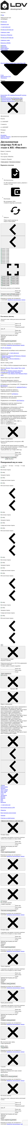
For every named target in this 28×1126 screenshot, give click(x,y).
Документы (18, 372)
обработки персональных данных (16, 299)
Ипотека (20, 370)
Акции (12, 372)
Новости (13, 373)
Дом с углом (21, 368)
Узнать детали (4, 162)
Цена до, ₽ (18, 325)
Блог (17, 373)
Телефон (17, 292)
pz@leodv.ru (15, 393)
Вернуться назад (5, 138)
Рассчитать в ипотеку (15, 162)
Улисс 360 (3, 369)
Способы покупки (5, 372)
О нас (2, 75)
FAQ (2, 800)
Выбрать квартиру (13, 370)
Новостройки (4, 787)
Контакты (21, 373)
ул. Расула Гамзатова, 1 (14, 358)
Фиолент (8, 368)
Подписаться (4, 385)
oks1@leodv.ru (20, 400)
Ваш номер (18, 332)
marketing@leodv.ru (22, 387)
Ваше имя (18, 290)
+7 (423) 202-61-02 (14, 353)
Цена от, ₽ (18, 323)
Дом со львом (14, 368)
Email (16, 333)
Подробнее (3, 135)
